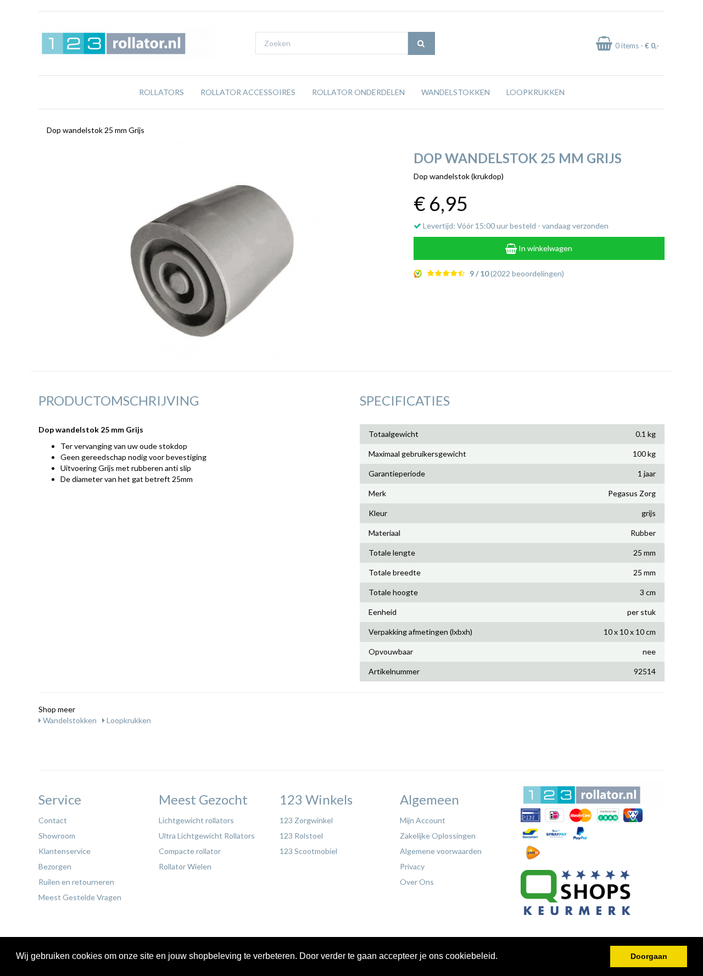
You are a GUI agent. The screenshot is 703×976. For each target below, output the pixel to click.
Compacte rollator (190, 851)
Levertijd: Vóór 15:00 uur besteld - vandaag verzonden (515, 225)
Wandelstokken (455, 92)
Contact (52, 820)
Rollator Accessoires (247, 92)
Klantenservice (64, 851)
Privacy (412, 866)
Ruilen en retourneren (76, 881)
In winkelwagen (544, 248)
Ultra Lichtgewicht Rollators (207, 835)
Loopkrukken (535, 92)
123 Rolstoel (301, 835)
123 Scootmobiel (308, 851)
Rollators (161, 92)
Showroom (56, 835)
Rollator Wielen (185, 866)
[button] (501, 957)
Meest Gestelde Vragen (79, 897)
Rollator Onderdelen (358, 92)
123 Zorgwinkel (306, 820)
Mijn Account (422, 820)
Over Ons (417, 881)
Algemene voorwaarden (441, 851)
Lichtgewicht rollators (196, 820)
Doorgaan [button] (649, 956)
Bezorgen (54, 866)
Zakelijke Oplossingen (438, 835)
